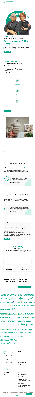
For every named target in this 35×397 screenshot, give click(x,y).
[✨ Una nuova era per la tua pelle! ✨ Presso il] (8, 302)
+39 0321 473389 (9, 365)
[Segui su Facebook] (4, 369)
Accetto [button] (27, 394)
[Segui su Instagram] (7, 369)
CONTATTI (7, 238)
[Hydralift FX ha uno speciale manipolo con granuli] (26, 302)
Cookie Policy (20, 390)
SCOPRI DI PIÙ (7, 51)
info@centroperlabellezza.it (11, 359)
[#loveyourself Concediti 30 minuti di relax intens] (8, 319)
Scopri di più (17, 395)
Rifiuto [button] (31, 394)
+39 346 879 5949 (9, 362)
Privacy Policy (15, 390)
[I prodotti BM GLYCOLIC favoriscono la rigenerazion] (26, 319)
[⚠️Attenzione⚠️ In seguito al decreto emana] (8, 337)
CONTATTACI (7, 110)
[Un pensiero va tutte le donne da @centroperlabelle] (26, 337)
